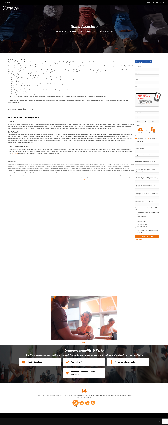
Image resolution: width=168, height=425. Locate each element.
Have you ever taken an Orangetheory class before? (146, 186)
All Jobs (7, 2)
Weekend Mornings (142, 226)
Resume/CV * (138, 125)
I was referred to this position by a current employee (147, 231)
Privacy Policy (149, 103)
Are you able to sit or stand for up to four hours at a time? (146, 194)
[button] (79, 342)
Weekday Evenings (141, 221)
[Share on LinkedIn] (157, 2)
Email (136, 79)
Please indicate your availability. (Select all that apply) (146, 208)
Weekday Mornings (142, 216)
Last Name (138, 73)
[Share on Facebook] (154, 2)
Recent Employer (139, 148)
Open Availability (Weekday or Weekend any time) (148, 213)
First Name (138, 66)
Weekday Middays (141, 219)
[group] (84, 318)
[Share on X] (160, 2)
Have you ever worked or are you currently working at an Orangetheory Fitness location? (146, 178)
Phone (137, 86)
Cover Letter (138, 136)
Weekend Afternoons (142, 224)
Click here (15, 153)
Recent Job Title (139, 141)
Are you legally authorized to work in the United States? (145, 162)
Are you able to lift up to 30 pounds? (144, 201)
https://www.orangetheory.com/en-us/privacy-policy (88, 179)
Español (148, 2)
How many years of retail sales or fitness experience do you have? (145, 170)
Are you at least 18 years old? (142, 155)
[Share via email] (164, 2)
